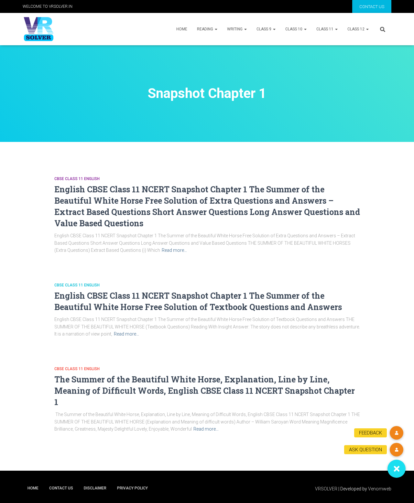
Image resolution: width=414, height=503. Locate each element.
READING (205, 29)
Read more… (174, 250)
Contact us (61, 488)
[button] (396, 469)
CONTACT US (371, 6)
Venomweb (379, 488)
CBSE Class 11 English (77, 179)
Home (32, 488)
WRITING (235, 29)
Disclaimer (95, 488)
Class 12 (356, 29)
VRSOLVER (326, 488)
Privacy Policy (132, 488)
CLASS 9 (264, 29)
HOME (181, 29)
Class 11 (325, 29)
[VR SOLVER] (38, 29)
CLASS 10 (294, 29)
